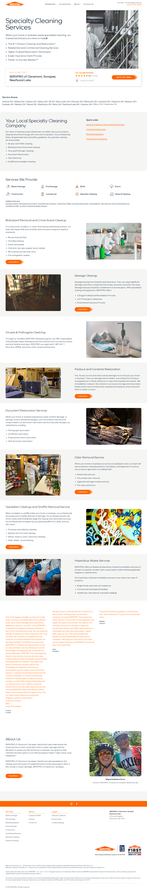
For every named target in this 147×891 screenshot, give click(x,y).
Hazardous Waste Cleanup (37, 206)
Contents (23, 206)
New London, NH (63, 101)
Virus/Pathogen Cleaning (47, 204)
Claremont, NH (117, 101)
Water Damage (11, 815)
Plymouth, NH (77, 101)
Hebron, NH (42, 101)
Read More (13, 776)
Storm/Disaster (11, 826)
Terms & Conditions (59, 815)
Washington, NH (44, 104)
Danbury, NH (31, 101)
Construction (10, 830)
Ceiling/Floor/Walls (64, 204)
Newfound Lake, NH (71, 104)
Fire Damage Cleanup (96, 139)
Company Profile (35, 815)
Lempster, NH (104, 101)
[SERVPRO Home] (15, 4)
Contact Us (88, 4)
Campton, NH (86, 104)
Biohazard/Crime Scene (28, 204)
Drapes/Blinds (94, 204)
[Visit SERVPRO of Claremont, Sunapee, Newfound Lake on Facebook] (76, 804)
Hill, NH (51, 101)
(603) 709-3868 (134, 5)
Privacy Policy (56, 819)
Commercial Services (96, 129)
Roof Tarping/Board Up (120, 204)
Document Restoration (80, 204)
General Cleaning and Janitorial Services (105, 124)
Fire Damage (10, 819)
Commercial (64, 4)
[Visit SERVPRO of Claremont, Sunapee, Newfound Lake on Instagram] (71, 803)
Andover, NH (7, 101)
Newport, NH (130, 101)
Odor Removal (105, 204)
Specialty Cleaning (12, 837)
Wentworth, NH (90, 101)
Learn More (13, 262)
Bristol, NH (57, 104)
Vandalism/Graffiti (12, 206)
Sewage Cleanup (12, 204)
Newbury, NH (20, 104)
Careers (32, 819)
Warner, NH (31, 104)
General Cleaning (12, 841)
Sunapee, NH (7, 104)
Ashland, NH (19, 101)
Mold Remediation (95, 134)
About (77, 4)
